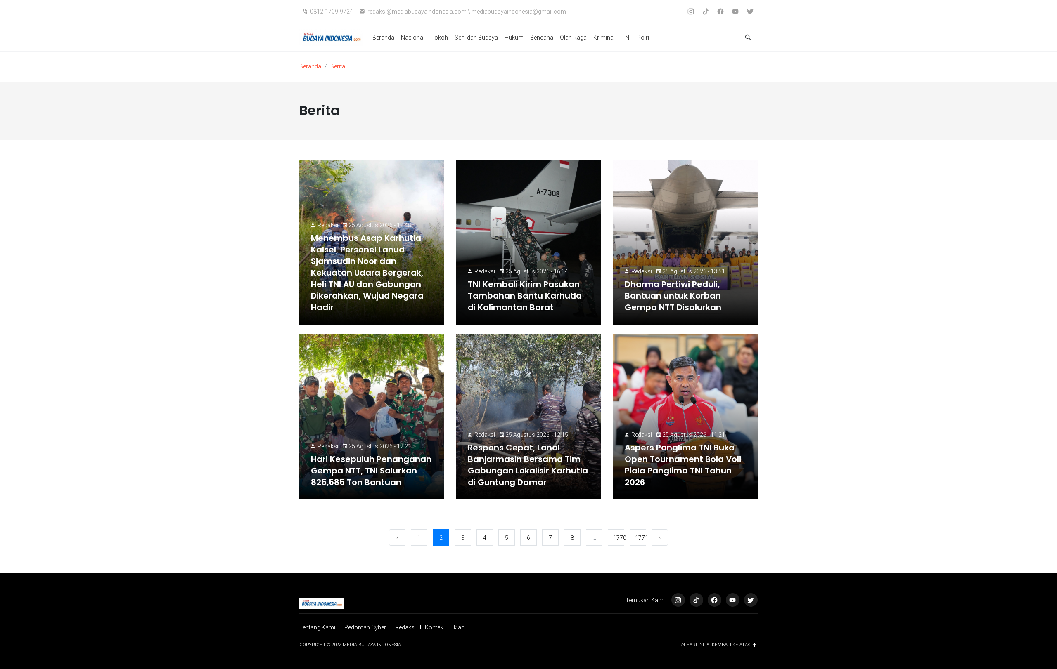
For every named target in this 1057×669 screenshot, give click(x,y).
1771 (640, 538)
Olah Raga (573, 37)
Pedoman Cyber (365, 627)
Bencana (541, 37)
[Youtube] (732, 600)
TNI (625, 37)
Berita (337, 66)
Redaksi (328, 225)
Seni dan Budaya (476, 37)
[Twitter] (751, 600)
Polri (643, 37)
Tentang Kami (317, 627)
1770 (618, 538)
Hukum (514, 37)
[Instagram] (678, 600)
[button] (748, 37)
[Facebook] (714, 600)
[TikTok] (696, 600)
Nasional (412, 37)
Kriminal (604, 37)
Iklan (459, 627)
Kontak (434, 627)
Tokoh (439, 37)
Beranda (383, 37)
